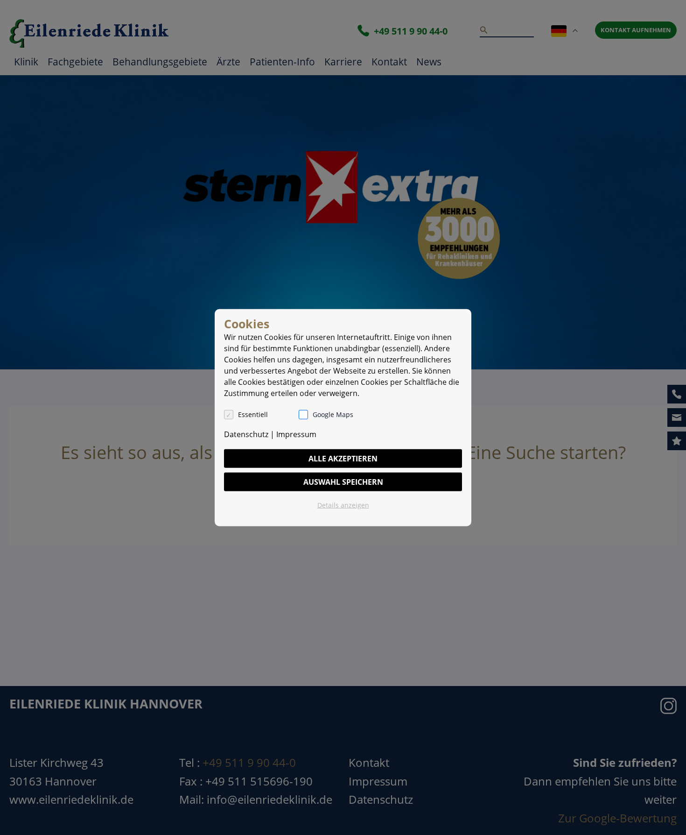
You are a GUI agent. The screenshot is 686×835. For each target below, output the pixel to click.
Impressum (296, 434)
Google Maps (333, 414)
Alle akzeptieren (343, 458)
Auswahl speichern (343, 481)
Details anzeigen (343, 504)
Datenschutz (246, 434)
